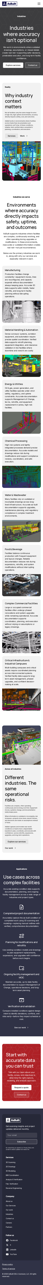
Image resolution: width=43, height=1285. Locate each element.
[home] (9, 3)
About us (9, 1201)
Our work (9, 1210)
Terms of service (8, 1269)
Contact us (32, 65)
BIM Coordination (12, 1175)
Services (11, 136)
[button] (38, 4)
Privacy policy (7, 1264)
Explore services (13, 65)
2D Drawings (10, 1167)
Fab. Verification (12, 1184)
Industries (9, 1214)
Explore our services (17, 841)
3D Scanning (10, 1162)
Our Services (11, 1206)
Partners (9, 1227)
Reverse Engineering (14, 1188)
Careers (9, 1223)
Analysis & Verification (14, 1179)
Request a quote (21, 1087)
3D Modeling (10, 1171)
